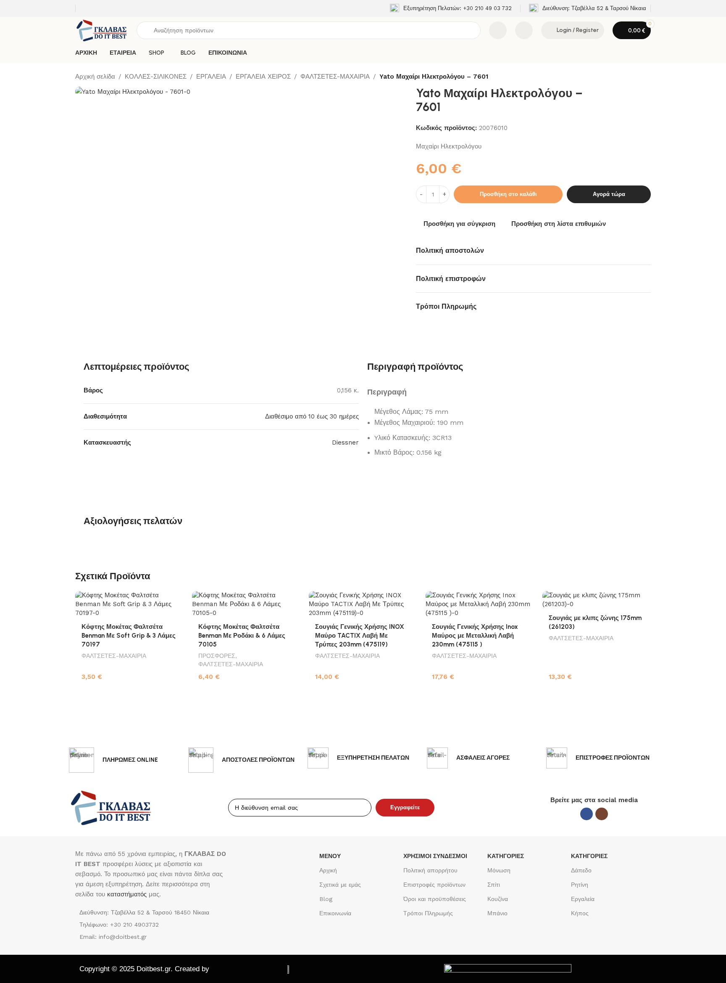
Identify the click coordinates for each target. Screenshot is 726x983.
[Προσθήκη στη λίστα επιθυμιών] (173, 600)
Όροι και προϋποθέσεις (434, 899)
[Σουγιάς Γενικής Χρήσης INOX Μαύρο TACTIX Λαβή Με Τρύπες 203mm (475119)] (363, 604)
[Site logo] (101, 30)
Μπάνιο (497, 913)
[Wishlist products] (524, 30)
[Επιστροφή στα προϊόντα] (636, 77)
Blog (325, 899)
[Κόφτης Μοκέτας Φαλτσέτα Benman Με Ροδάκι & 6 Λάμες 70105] (246, 604)
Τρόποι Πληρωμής (428, 913)
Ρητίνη (579, 884)
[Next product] (646, 77)
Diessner (345, 442)
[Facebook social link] (586, 814)
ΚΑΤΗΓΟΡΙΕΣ (505, 856)
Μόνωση (498, 870)
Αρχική (328, 870)
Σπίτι (493, 884)
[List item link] (152, 924)
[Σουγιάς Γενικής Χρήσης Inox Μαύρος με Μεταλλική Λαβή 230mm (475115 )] (480, 604)
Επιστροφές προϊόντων (434, 884)
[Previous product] (626, 77)
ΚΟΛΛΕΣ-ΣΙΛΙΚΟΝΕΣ (156, 76)
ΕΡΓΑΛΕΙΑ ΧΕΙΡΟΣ (263, 76)
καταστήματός (126, 894)
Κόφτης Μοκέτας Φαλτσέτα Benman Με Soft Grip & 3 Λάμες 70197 (129, 635)
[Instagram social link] (601, 814)
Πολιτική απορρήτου (430, 870)
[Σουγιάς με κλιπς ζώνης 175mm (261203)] (596, 600)
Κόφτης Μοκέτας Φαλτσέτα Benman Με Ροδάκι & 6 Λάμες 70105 (241, 635)
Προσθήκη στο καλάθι (508, 194)
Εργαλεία (582, 899)
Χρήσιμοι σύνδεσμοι (435, 856)
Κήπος (580, 913)
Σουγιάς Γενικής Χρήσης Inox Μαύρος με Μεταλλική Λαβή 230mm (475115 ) (475, 635)
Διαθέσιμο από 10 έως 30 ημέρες (312, 416)
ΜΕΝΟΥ (330, 856)
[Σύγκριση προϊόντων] (498, 30)
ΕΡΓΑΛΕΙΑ (211, 76)
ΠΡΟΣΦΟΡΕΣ (216, 655)
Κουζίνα (497, 899)
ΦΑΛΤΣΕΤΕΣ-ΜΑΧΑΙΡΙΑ (335, 76)
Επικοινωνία (335, 913)
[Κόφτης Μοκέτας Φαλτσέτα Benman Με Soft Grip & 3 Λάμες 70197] (129, 604)
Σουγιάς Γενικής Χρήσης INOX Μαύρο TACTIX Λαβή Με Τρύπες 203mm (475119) (359, 635)
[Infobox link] (451, 8)
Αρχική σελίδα (95, 76)
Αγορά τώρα (609, 194)
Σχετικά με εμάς (340, 884)
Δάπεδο (581, 870)
